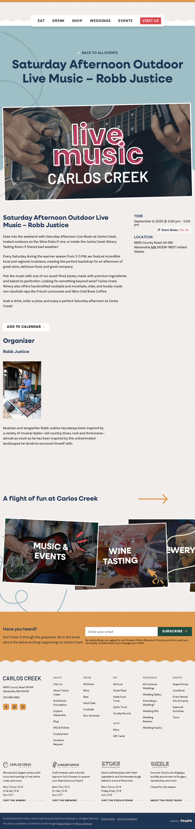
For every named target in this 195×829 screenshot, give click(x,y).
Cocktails (88, 709)
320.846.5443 (11, 697)
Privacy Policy (134, 640)
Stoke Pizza (119, 690)
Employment (60, 733)
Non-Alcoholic (91, 715)
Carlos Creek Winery (108, 8)
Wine (86, 690)
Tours (176, 717)
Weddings (100, 20)
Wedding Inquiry (152, 727)
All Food (117, 684)
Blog (55, 721)
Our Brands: (79, 8)
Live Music (179, 690)
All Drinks (88, 684)
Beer (86, 696)
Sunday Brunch (122, 713)
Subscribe (172, 631)
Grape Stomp (180, 684)
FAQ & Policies (61, 727)
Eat (41, 20)
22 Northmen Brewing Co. (148, 8)
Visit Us (150, 20)
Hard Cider (89, 703)
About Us (185, 8)
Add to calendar (24, 327)
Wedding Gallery (152, 694)
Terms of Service (83, 823)
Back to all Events (100, 53)
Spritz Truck (120, 707)
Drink (58, 20)
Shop (77, 20)
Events (125, 20)
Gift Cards (119, 736)
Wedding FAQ (150, 711)
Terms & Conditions (127, 818)
